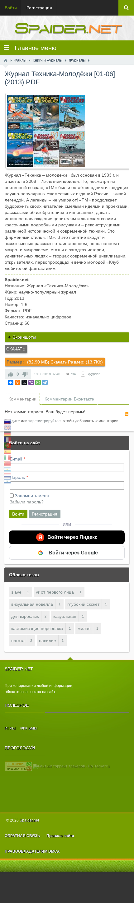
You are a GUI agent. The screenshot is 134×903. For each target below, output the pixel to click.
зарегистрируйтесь (45, 421)
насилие (47, 640)
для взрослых (25, 616)
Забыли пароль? (27, 501)
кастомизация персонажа (37, 628)
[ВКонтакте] (10, 382)
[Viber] (31, 382)
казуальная (64, 616)
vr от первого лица (55, 592)
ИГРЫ (10, 728)
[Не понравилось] (25, 374)
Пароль (17, 477)
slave (16, 592)
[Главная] (5, 60)
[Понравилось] (10, 374)
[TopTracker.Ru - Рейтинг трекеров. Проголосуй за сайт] (18, 766)
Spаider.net (29, 820)
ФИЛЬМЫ (28, 728)
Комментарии (22, 398)
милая (84, 628)
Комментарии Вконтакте (69, 398)
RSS (126, 414)
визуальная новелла (32, 604)
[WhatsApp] (38, 382)
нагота (18, 640)
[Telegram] (45, 382)
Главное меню (32, 47)
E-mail (16, 458)
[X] (24, 382)
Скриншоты (24, 337)
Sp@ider (93, 374)
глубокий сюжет (83, 604)
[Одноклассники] (17, 382)
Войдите (12, 421)
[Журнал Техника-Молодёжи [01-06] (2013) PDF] (69, 131)
